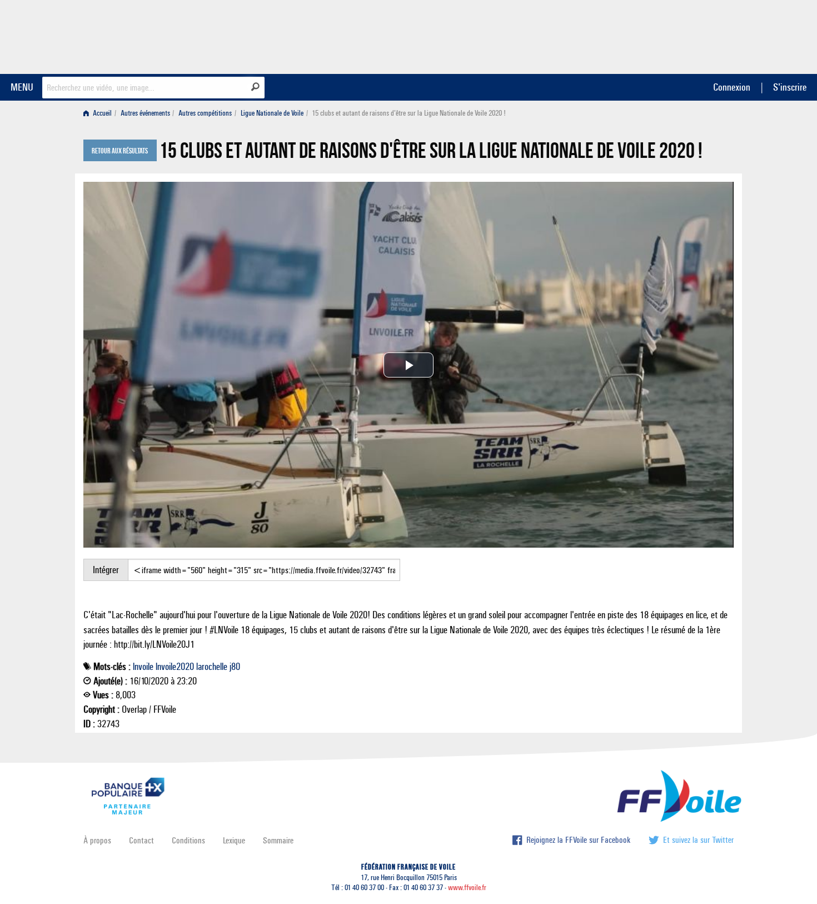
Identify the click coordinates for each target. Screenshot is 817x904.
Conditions (188, 840)
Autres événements (145, 113)
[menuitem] (99, 113)
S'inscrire (789, 87)
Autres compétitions (205, 113)
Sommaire (278, 840)
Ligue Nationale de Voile (272, 113)
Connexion (731, 87)
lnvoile (143, 666)
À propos (97, 840)
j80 (235, 666)
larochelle (211, 666)
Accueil (101, 113)
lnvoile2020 (175, 666)
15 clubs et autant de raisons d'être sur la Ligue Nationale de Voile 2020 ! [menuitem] (409, 113)
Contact (141, 840)
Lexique (234, 840)
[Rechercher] (255, 86)
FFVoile (664, 35)
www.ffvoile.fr (467, 887)
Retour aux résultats (120, 151)
